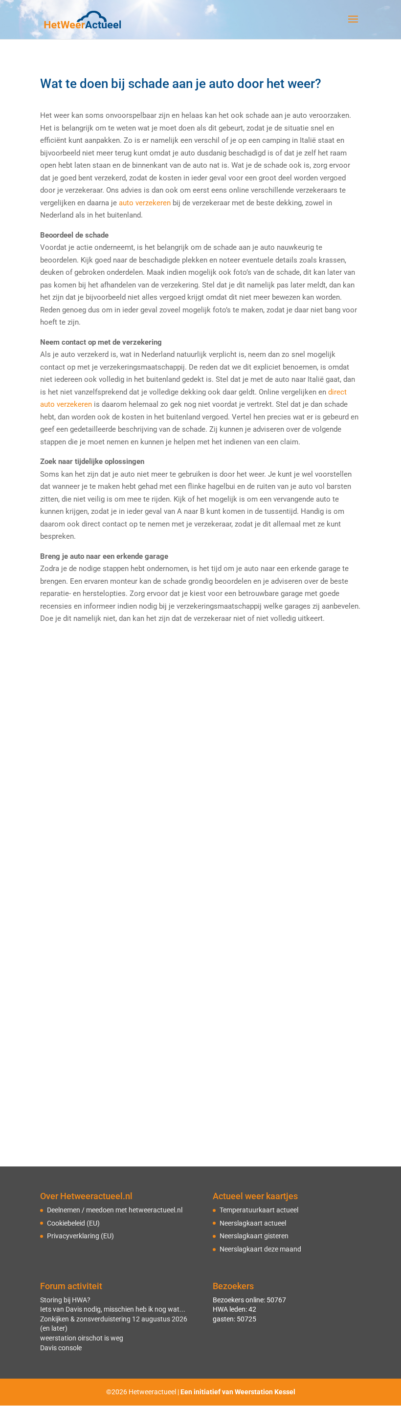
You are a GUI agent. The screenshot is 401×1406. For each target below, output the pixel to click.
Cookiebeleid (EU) (73, 1223)
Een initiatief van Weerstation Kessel (237, 1392)
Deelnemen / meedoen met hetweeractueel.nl (114, 1210)
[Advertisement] (200, 708)
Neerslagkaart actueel (253, 1223)
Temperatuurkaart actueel (259, 1210)
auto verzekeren (145, 202)
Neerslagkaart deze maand (260, 1249)
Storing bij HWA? (65, 1300)
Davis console (61, 1348)
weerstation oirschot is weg (81, 1338)
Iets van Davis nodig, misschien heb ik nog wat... (112, 1309)
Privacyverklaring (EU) (80, 1236)
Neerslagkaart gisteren (254, 1236)
